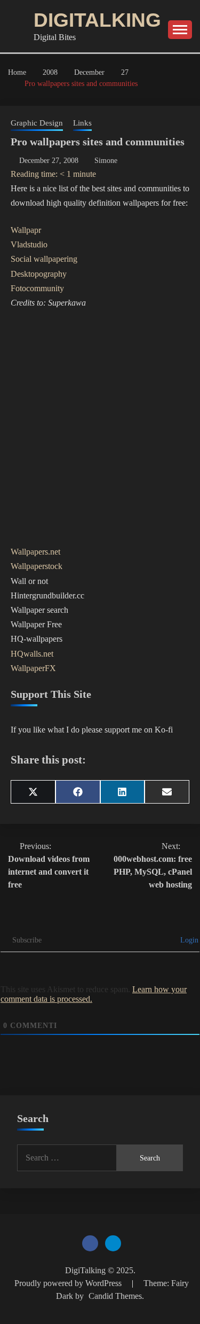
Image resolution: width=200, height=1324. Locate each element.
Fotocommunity (37, 288)
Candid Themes (115, 1295)
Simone (105, 161)
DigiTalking (97, 20)
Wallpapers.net (35, 551)
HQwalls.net (32, 653)
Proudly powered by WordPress (69, 1283)
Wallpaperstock (36, 566)
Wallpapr (26, 230)
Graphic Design (37, 123)
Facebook (90, 1243)
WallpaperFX (33, 668)
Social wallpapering (44, 258)
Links (82, 123)
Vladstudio (29, 244)
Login (188, 940)
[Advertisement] (100, 427)
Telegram (113, 1243)
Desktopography (39, 273)
